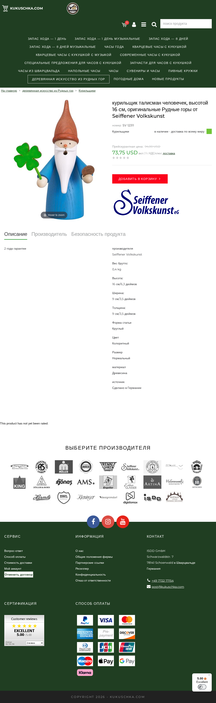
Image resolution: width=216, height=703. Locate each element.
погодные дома (129, 79)
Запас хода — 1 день (47, 39)
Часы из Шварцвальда (39, 71)
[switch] (202, 686)
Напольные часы (84, 71)
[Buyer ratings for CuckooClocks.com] (24, 632)
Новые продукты (168, 79)
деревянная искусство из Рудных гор (68, 79)
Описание (15, 234)
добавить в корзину (138, 179)
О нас (80, 551)
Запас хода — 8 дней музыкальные (62, 47)
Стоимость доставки (18, 563)
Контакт (155, 537)
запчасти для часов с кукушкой (161, 63)
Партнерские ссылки (90, 563)
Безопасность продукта (98, 234)
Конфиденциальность (91, 574)
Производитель (49, 234)
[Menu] (209, 675)
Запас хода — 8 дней (168, 39)
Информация (90, 537)
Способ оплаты (15, 557)
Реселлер (82, 568)
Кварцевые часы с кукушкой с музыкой (74, 55)
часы (114, 71)
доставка (169, 153)
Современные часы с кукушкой (150, 55)
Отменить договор (19, 574)
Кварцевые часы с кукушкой (159, 47)
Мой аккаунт (12, 568)
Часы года (114, 47)
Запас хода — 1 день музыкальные (107, 39)
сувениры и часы (143, 71)
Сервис (12, 537)
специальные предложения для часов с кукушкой (73, 63)
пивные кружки (183, 71)
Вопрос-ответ (13, 551)
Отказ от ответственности (93, 580)
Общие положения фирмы (94, 557)
